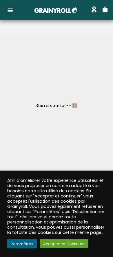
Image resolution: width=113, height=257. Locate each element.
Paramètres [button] (22, 244)
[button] (10, 10)
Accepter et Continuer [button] (64, 244)
